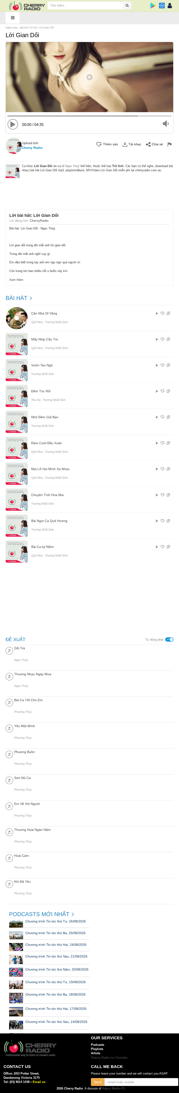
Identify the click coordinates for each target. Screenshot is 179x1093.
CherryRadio (39, 220)
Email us (39, 1082)
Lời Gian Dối (47, 27)
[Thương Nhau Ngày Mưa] (9, 676)
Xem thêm (16, 280)
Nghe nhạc (12, 27)
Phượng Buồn (24, 752)
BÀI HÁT (17, 298)
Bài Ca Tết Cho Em (28, 700)
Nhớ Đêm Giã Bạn (44, 417)
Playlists (97, 1049)
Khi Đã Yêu (22, 881)
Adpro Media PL (113, 1088)
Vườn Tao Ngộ (42, 365)
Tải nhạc (134, 144)
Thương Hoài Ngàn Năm (32, 830)
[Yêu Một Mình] (9, 728)
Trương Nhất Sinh (56, 322)
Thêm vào (110, 144)
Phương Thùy (23, 712)
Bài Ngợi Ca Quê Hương (49, 521)
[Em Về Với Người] (9, 806)
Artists (95, 1053)
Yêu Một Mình (24, 726)
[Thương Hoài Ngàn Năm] (9, 832)
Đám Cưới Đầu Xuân (46, 443)
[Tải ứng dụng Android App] (153, 5)
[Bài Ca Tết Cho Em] (9, 702)
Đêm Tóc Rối (41, 391)
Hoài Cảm (21, 855)
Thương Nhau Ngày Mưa (32, 674)
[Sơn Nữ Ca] (9, 780)
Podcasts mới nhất (39, 914)
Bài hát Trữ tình (29, 27)
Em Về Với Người (27, 804)
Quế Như (37, 322)
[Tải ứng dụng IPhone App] (162, 5)
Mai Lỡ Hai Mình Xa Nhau (50, 469)
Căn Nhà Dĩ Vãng (44, 313)
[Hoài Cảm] (9, 858)
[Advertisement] (90, 191)
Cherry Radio (32, 148)
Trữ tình (118, 166)
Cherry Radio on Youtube (109, 1057)
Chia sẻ (157, 144)
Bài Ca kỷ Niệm (42, 547)
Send (98, 1082)
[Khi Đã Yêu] (9, 884)
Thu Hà (36, 400)
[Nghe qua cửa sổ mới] (168, 313)
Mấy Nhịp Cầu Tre (44, 339)
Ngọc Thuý (72, 166)
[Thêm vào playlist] (162, 313)
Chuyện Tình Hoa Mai (47, 495)
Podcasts (97, 1045)
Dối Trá (19, 648)
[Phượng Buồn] (9, 754)
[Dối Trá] (9, 650)
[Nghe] (157, 313)
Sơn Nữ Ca (22, 778)
